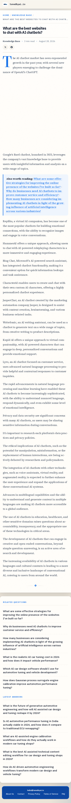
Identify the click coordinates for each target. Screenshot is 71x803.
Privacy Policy (34, 794)
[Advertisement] (35, 113)
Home (6, 15)
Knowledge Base (22, 15)
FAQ (63, 794)
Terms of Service (51, 794)
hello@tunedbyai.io (35, 790)
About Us (10, 794)
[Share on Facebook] (11, 47)
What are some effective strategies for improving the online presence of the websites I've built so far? (34, 183)
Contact (21, 794)
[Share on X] (5, 47)
